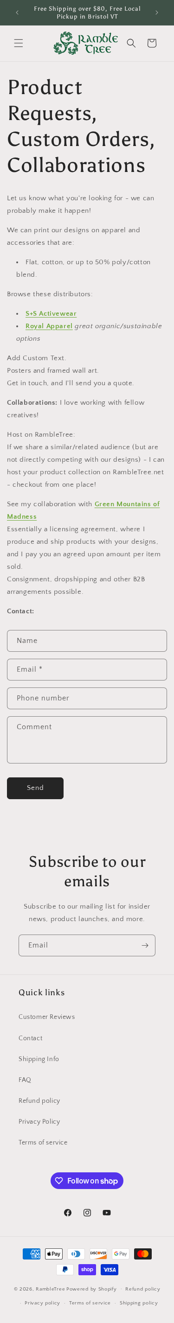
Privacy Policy (39, 1122)
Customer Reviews (47, 1017)
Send (35, 788)
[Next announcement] (157, 12)
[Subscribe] (145, 945)
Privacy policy (42, 1303)
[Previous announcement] (17, 12)
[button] (18, 43)
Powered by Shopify (91, 1288)
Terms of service (43, 1142)
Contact (30, 1038)
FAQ (25, 1080)
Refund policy (39, 1101)
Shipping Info (39, 1059)
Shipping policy (139, 1303)
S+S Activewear (51, 314)
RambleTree (50, 1288)
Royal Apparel (49, 326)
